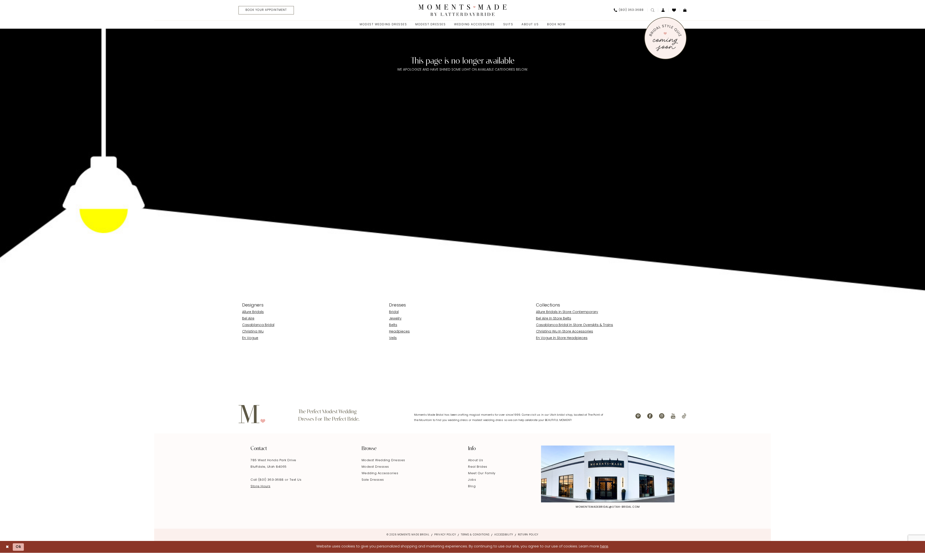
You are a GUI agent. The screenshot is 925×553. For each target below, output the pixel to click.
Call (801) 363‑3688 (268, 479)
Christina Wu (253, 331)
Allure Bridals (253, 312)
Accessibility (503, 534)
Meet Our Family (482, 473)
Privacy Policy (445, 534)
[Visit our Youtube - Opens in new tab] (673, 416)
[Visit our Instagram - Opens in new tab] (662, 416)
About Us (475, 460)
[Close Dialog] (7, 547)
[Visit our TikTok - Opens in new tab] (684, 416)
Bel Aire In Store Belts (553, 318)
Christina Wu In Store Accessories (564, 331)
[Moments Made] (463, 10)
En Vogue (250, 338)
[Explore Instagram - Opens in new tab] (607, 474)
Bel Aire (248, 318)
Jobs (472, 479)
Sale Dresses (373, 479)
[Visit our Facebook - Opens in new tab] (650, 416)
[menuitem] (264, 10)
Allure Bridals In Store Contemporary (567, 312)
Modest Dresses (375, 466)
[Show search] (652, 10)
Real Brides (477, 466)
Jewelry (395, 318)
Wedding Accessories (380, 473)
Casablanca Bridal (258, 325)
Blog (472, 486)
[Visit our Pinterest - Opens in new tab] (638, 416)
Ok (18, 547)
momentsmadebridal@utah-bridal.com (608, 507)
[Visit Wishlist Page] (674, 10)
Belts (393, 325)
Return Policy (528, 534)
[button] (663, 10)
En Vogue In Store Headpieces (562, 338)
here (604, 546)
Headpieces (399, 331)
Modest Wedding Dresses (383, 460)
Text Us (296, 479)
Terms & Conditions (475, 534)
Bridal (394, 312)
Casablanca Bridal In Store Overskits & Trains (574, 325)
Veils (393, 338)
